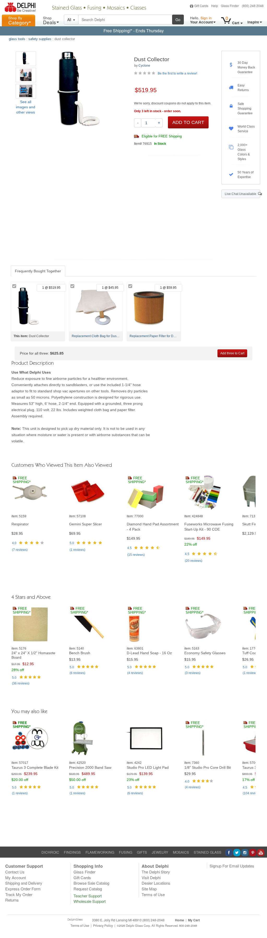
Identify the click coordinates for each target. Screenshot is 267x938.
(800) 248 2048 (253, 5)
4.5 (129, 548)
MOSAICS (181, 852)
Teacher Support (88, 895)
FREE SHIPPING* (22, 480)
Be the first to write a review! (177, 73)
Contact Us (15, 871)
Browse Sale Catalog (91, 883)
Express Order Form (23, 888)
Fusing (94, 8)
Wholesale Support (90, 901)
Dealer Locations (156, 883)
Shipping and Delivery (23, 883)
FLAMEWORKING (100, 852)
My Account (15, 877)
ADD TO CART (188, 122)
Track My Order (18, 894)
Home (179, 920)
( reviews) (20, 550)
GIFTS (142, 852)
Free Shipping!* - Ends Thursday (134, 31)
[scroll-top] (259, 928)
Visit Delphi (151, 877)
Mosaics (116, 8)
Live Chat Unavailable (241, 194)
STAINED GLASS (207, 852)
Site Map (149, 888)
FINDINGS (72, 852)
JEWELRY (160, 852)
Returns (12, 900)
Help (214, 5)
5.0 (72, 543)
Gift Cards (201, 5)
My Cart (194, 920)
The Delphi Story (156, 871)
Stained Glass (67, 8)
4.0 (14, 543)
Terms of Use (153, 894)
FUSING (125, 852)
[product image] (38, 492)
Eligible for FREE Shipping (161, 136)
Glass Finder (230, 5)
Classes (138, 8)
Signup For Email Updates (232, 865)
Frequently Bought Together (38, 271)
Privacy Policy (103, 925)
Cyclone (144, 65)
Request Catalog (88, 888)
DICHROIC (50, 852)
